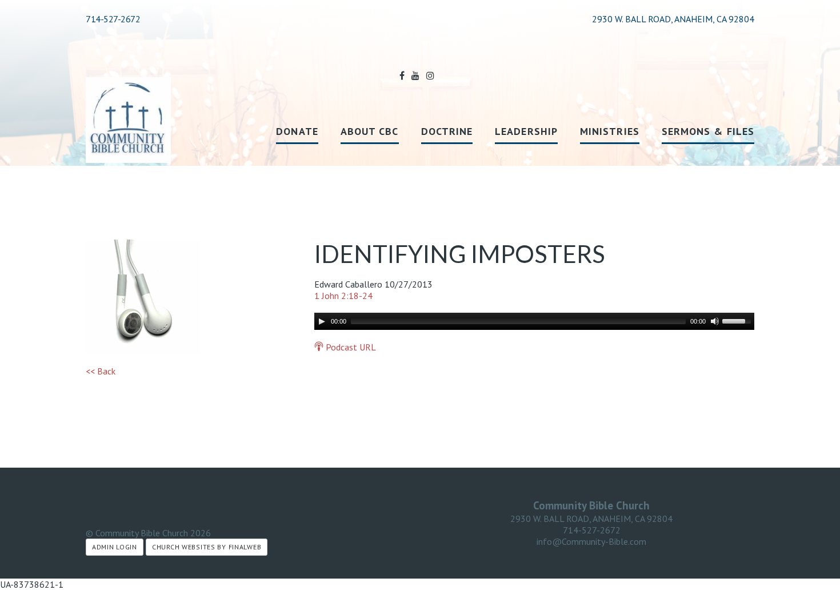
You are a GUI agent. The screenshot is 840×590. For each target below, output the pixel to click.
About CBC (370, 131)
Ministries (609, 131)
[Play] (321, 321)
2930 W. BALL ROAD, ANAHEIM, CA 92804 (591, 518)
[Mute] (714, 321)
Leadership (526, 131)
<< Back (100, 371)
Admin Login (114, 547)
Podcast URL (349, 347)
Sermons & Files (708, 131)
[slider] (738, 320)
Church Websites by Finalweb (206, 547)
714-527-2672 (113, 19)
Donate (297, 131)
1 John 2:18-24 (343, 295)
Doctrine (447, 131)
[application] (534, 321)
